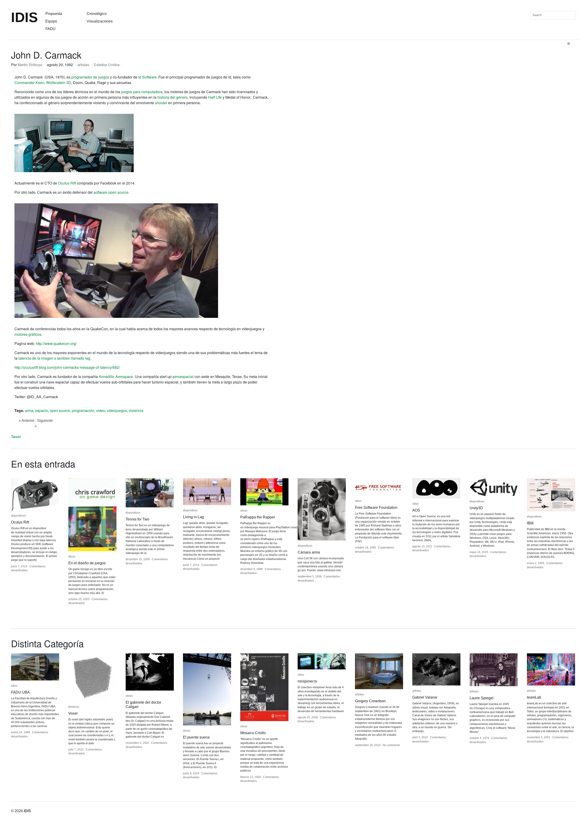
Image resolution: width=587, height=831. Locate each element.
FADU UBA (20, 692)
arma (29, 410)
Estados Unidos (107, 64)
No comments (391, 745)
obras (243, 510)
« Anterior (26, 420)
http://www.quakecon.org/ (56, 343)
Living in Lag (193, 517)
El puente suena (196, 737)
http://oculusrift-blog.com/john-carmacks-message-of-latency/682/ (67, 367)
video (100, 410)
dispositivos (18, 515)
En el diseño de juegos (87, 563)
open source (118, 192)
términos (73, 706)
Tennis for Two (137, 519)
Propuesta (53, 14)
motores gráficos (27, 334)
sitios (358, 501)
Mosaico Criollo (253, 733)
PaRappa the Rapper (257, 517)
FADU (50, 29)
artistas (83, 64)
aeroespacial (183, 376)
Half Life (215, 97)
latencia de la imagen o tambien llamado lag (54, 358)
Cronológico (97, 14)
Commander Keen (29, 82)
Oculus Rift (67, 183)
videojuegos (117, 410)
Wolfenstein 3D (58, 82)
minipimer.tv (307, 681)
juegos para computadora (142, 91)
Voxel (73, 713)
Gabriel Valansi (424, 697)
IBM (530, 523)
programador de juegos (90, 77)
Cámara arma (309, 552)
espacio (41, 410)
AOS (416, 510)
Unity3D (476, 508)
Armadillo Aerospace (116, 376)
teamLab (534, 697)
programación (83, 410)
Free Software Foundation (376, 507)
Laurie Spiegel (481, 698)
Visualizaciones (100, 21)
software (100, 192)
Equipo (51, 21)
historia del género (172, 97)
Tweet (16, 436)
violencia (136, 410)
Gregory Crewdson (370, 701)
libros (71, 556)
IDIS (24, 17)
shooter (161, 102)
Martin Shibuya (30, 64)
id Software (147, 77)
